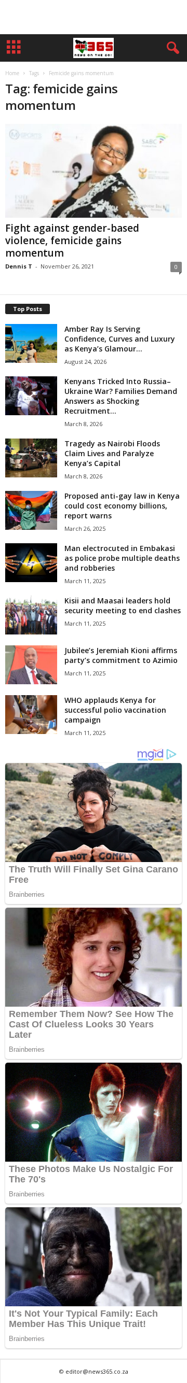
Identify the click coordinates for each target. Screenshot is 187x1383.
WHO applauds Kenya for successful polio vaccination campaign (115, 710)
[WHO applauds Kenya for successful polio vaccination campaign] (31, 714)
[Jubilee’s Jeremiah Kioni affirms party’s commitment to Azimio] (31, 664)
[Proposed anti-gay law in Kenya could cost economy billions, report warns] (31, 510)
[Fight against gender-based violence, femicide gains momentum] (93, 171)
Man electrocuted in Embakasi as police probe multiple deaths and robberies (122, 558)
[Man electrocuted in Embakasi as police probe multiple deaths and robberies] (31, 562)
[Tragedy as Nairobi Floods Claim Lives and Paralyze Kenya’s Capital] (31, 458)
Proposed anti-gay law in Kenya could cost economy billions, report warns (122, 505)
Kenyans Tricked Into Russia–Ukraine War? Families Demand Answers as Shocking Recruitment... (120, 396)
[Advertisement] (93, 17)
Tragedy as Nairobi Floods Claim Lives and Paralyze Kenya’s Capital (112, 453)
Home (12, 73)
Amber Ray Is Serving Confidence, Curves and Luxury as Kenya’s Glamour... (119, 339)
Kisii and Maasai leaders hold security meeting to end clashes (122, 605)
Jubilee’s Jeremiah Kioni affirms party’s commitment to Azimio (121, 655)
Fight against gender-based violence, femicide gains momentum (72, 240)
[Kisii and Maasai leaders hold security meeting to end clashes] (31, 615)
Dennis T (18, 266)
